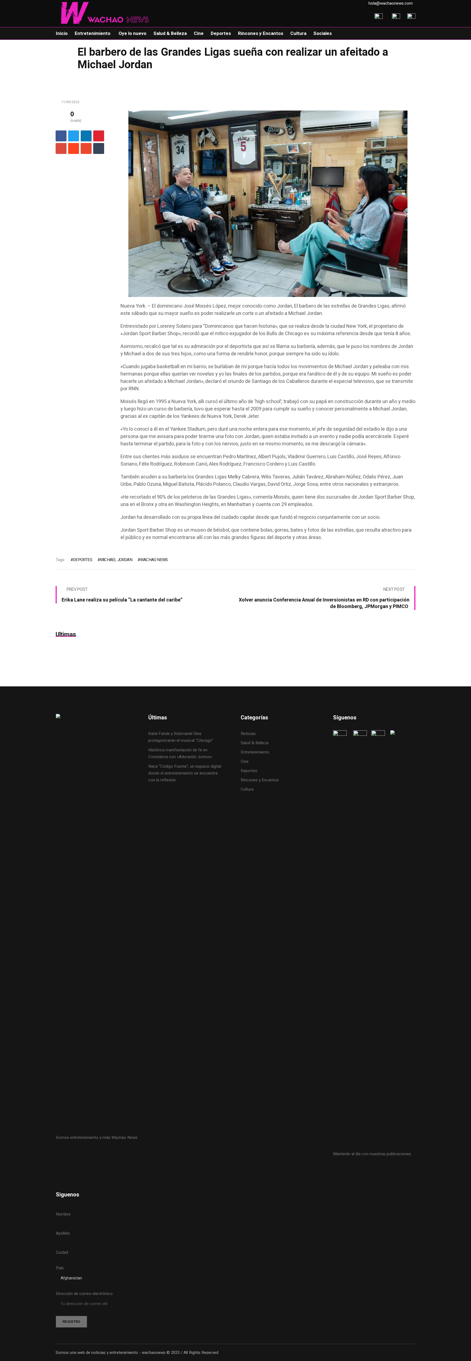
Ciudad (62, 1252)
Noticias (248, 734)
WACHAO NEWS (154, 560)
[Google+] (61, 148)
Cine (245, 761)
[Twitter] (73, 135)
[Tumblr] (98, 148)
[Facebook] (61, 135)
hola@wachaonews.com (391, 3)
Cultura (247, 789)
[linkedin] (86, 135)
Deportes (249, 771)
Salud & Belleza (254, 743)
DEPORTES (82, 560)
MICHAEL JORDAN (116, 560)
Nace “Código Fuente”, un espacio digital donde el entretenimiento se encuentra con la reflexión (184, 773)
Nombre (63, 1214)
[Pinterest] (98, 135)
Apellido (63, 1233)
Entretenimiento (255, 752)
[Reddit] (73, 148)
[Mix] (86, 148)
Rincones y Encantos (260, 780)
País (60, 1268)
